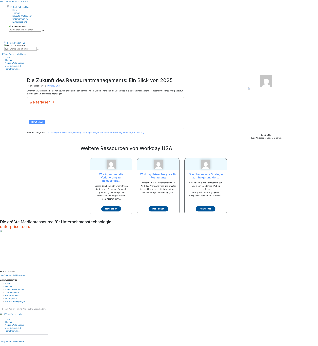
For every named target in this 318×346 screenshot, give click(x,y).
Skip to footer (21, 1)
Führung (77, 132)
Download (37, 122)
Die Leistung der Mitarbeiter (59, 132)
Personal (127, 132)
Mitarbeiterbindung (113, 132)
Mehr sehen (111, 209)
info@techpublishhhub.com (12, 275)
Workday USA (53, 86)
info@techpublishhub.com (12, 341)
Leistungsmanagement (92, 132)
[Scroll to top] (1, 344)
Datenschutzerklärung (139, 114)
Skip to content (7, 1)
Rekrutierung (138, 132)
